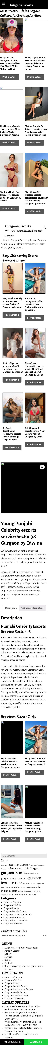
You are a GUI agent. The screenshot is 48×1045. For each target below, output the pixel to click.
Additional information (32, 608)
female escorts (5, 869)
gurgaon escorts (13, 873)
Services (8, 957)
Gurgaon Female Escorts (14, 911)
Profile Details (9, 77)
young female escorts (30, 894)
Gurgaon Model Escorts (14, 917)
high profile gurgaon (32, 887)
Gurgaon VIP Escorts (13, 924)
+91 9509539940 (12, 1041)
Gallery (8, 954)
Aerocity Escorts (12, 951)
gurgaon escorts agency (32, 873)
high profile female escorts (18, 887)
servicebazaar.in (5, 894)
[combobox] (24, 935)
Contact (8, 963)
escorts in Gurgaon (19, 864)
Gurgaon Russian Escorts (15, 920)
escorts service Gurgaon (21, 576)
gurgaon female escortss (30, 883)
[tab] (11, 608)
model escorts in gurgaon (24, 891)
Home (6, 240)
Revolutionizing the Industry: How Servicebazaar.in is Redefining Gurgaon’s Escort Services (24, 1016)
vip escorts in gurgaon (17, 894)
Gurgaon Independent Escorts (17, 914)
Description (11, 608)
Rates (7, 960)
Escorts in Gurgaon (12, 902)
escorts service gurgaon (37, 865)
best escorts (4, 865)
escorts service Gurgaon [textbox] (23, 936)
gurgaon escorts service (14, 878)
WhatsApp (36, 1041)
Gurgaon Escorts (18, 226)
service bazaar (36, 891)
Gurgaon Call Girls (12, 905)
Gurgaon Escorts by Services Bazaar (28, 240)
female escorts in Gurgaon (25, 868)
